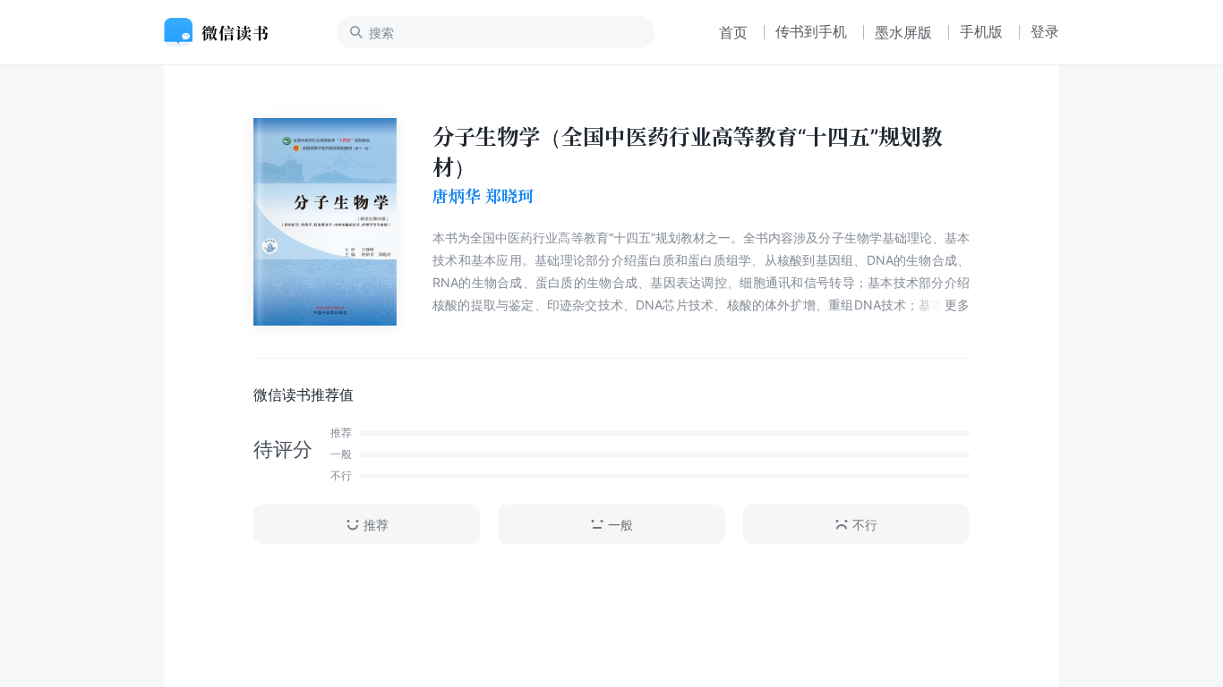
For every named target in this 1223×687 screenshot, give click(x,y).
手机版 (981, 31)
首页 (733, 32)
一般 (620, 524)
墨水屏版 (903, 32)
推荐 (376, 524)
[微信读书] (223, 32)
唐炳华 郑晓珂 (483, 196)
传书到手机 (811, 31)
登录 (1045, 31)
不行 (864, 524)
